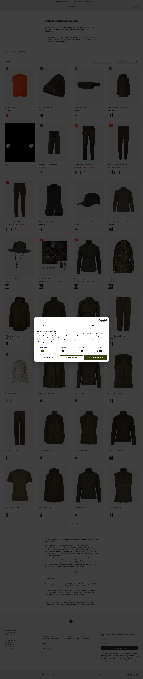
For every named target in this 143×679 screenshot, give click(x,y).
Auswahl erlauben (48, 357)
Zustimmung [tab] (46, 326)
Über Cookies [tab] (96, 326)
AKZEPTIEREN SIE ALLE (95, 357)
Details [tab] (72, 326)
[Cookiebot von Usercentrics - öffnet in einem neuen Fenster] (99, 320)
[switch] (62, 351)
